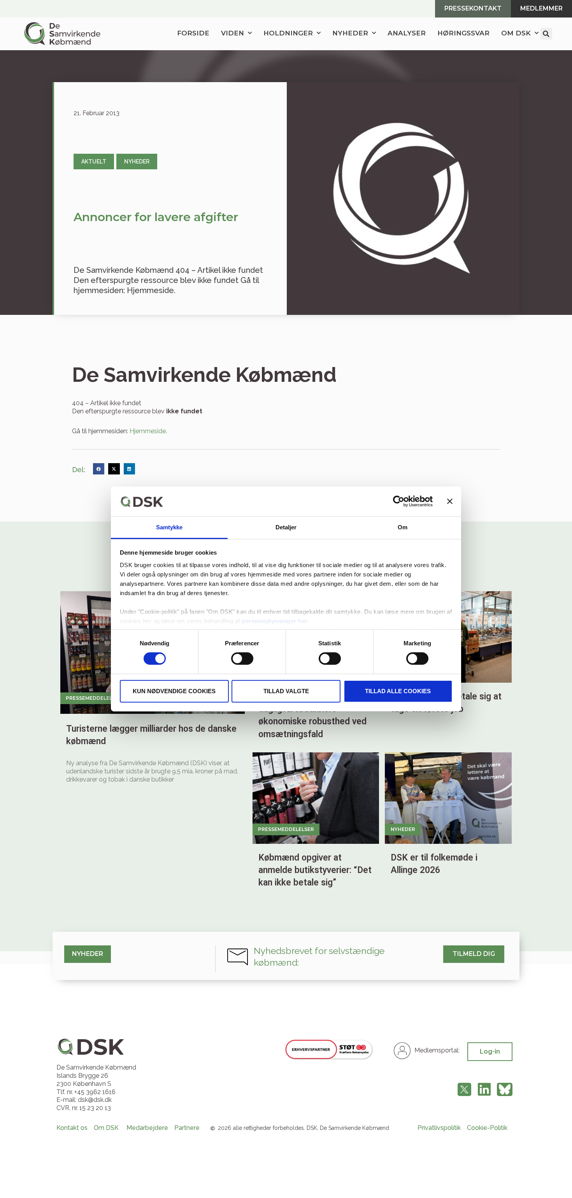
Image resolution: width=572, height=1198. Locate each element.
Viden (232, 33)
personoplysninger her (275, 621)
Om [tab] (402, 527)
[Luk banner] (450, 501)
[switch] (242, 658)
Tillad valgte (286, 691)
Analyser (407, 33)
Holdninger (288, 33)
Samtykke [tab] (169, 527)
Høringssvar (463, 33)
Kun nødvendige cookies (174, 691)
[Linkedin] (484, 1090)
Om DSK (516, 33)
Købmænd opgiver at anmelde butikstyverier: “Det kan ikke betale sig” (315, 870)
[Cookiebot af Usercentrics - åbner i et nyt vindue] (399, 501)
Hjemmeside (148, 431)
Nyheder (350, 33)
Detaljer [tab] (286, 527)
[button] (546, 34)
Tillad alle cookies (398, 691)
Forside (193, 33)
